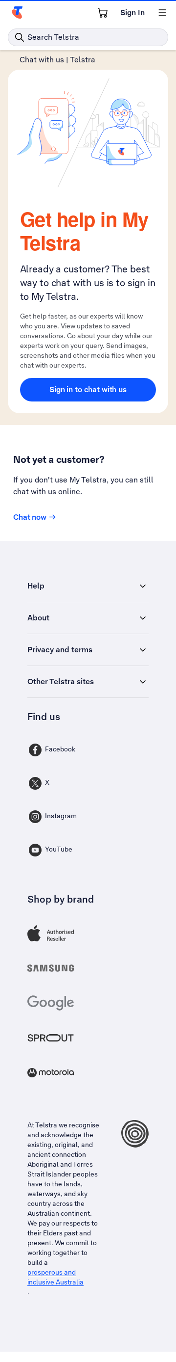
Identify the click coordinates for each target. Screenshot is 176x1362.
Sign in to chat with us (88, 389)
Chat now (29, 517)
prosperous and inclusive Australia (55, 1277)
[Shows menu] (162, 13)
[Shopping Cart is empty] (102, 13)
